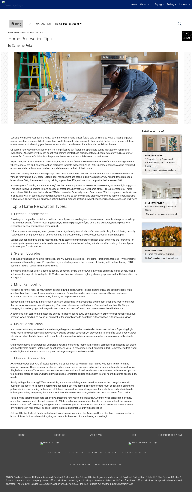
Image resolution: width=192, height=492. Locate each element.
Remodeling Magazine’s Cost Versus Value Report (61, 173)
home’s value (43, 137)
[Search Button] (180, 24)
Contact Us (184, 4)
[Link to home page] (14, 4)
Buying (160, 6)
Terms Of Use (53, 453)
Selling (172, 6)
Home (134, 4)
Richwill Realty (35, 413)
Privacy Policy (74, 453)
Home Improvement (17, 32)
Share (187, 38)
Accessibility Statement (102, 453)
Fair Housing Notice (134, 453)
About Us (146, 6)
